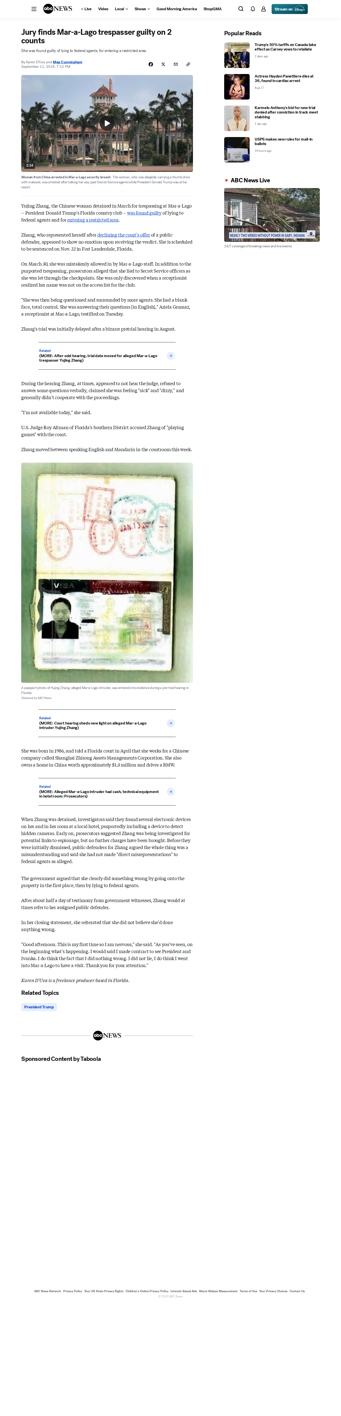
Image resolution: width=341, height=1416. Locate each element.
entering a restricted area (92, 219)
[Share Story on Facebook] (151, 64)
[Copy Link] (188, 64)
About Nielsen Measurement (218, 1291)
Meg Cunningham (67, 62)
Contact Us (297, 1291)
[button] (34, 9)
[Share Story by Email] (175, 64)
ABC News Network (47, 1291)
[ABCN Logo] (57, 9)
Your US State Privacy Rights (104, 1291)
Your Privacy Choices (273, 1291)
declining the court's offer (123, 234)
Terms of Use (248, 1291)
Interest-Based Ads (183, 1291)
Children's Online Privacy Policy (147, 1291)
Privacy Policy (72, 1291)
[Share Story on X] (163, 64)
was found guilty (144, 212)
